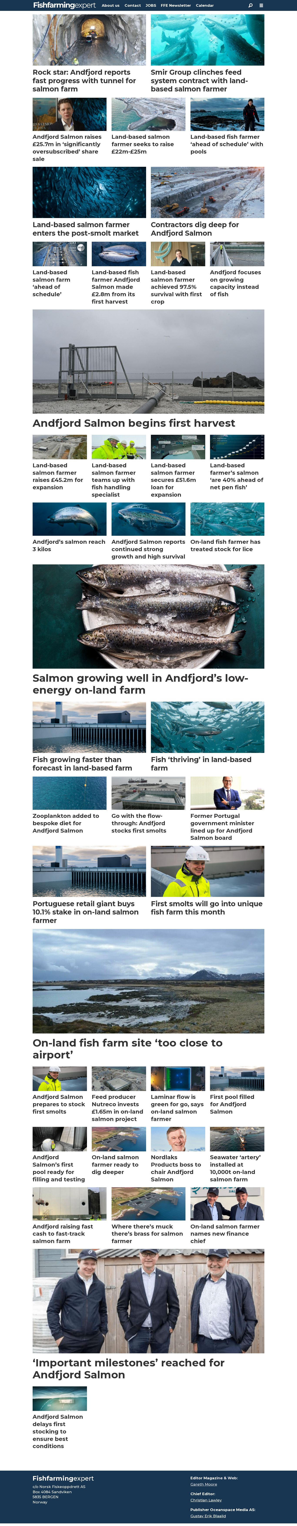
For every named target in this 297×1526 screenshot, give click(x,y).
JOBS (151, 5)
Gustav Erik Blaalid (208, 1516)
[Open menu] (261, 5)
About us (111, 5)
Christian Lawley (206, 1500)
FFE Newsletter (176, 5)
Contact (133, 5)
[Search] (250, 5)
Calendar (205, 5)
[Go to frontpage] (65, 5)
